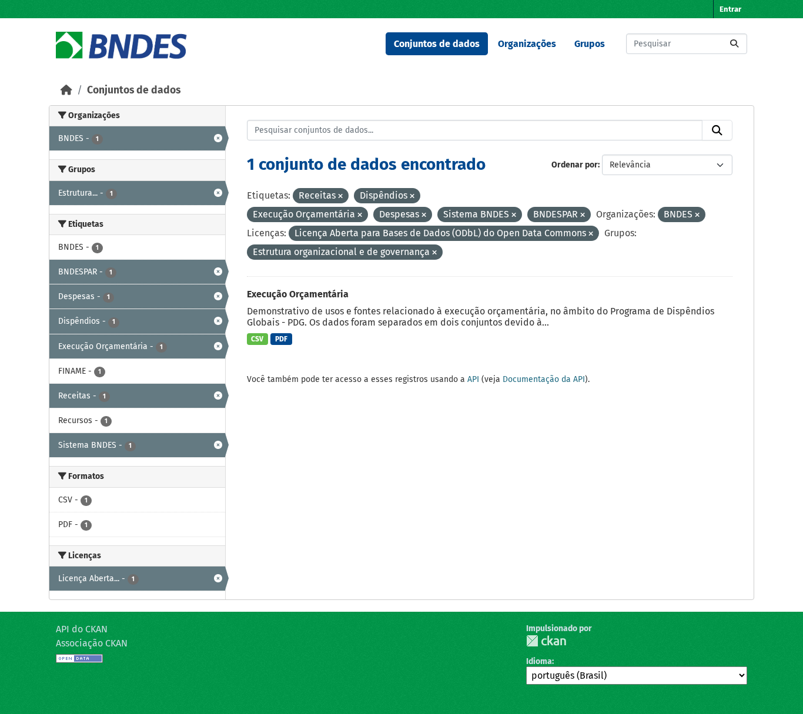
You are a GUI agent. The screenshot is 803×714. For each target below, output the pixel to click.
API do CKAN (82, 629)
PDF (281, 339)
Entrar (730, 9)
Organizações (527, 43)
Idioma (539, 661)
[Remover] (340, 196)
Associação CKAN (92, 643)
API (473, 379)
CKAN (546, 641)
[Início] (66, 90)
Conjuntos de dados (437, 43)
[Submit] (734, 43)
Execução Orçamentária (298, 294)
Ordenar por (574, 165)
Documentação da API (544, 379)
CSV (257, 339)
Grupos (589, 43)
